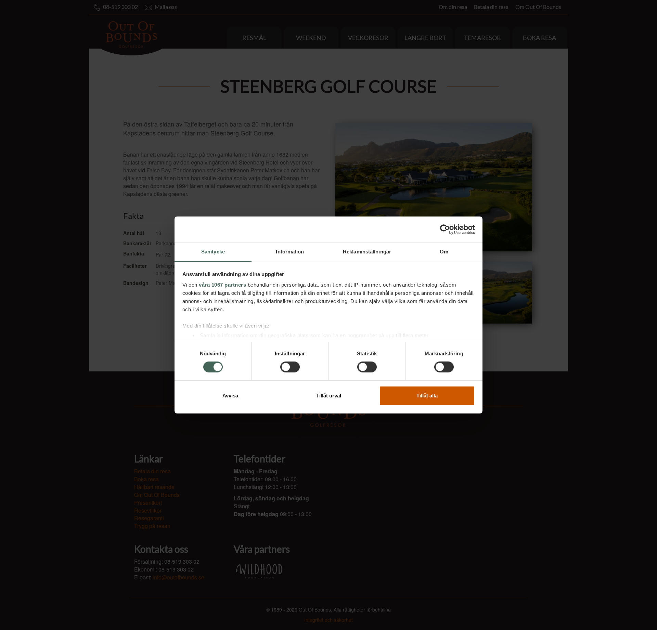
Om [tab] (444, 251)
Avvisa (230, 395)
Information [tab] (290, 251)
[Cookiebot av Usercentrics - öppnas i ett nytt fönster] (445, 229)
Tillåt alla (427, 395)
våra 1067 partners (222, 285)
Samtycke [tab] (213, 251)
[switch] (290, 367)
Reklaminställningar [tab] (367, 251)
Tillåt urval (328, 395)
